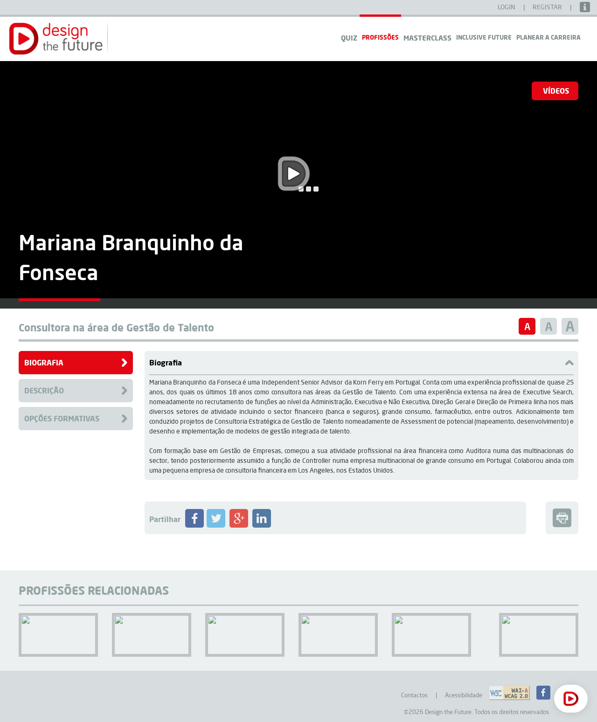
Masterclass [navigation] (427, 37)
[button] (56, 39)
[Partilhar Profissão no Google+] (239, 525)
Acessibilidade (463, 695)
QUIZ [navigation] (349, 37)
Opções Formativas (61, 418)
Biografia (43, 362)
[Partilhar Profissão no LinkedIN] (261, 525)
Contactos (414, 695)
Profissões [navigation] (380, 37)
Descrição (44, 390)
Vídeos (556, 91)
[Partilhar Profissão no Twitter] (216, 525)
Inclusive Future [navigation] (484, 37)
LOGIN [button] (507, 7)
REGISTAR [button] (548, 7)
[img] (59, 299)
